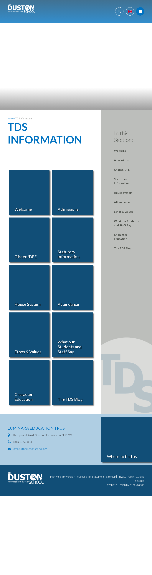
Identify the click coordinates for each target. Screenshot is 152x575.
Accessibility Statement (90, 476)
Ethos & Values (123, 211)
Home (11, 118)
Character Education (120, 236)
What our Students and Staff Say (126, 223)
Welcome (120, 150)
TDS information (23, 118)
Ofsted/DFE (122, 169)
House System (123, 192)
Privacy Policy (126, 476)
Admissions (121, 160)
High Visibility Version (62, 476)
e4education (137, 484)
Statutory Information (122, 181)
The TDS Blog (122, 248)
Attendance (122, 202)
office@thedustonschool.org (30, 448)
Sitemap (110, 476)
